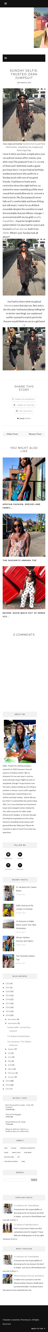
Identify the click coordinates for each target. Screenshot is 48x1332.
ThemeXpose (25, 1320)
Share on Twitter (25, 405)
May (9, 1061)
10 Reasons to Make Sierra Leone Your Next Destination (26, 925)
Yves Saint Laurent (11, 1161)
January (11, 1077)
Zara (35, 161)
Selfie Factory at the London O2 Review (24, 907)
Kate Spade (27, 1152)
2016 (8, 1007)
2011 (8, 1089)
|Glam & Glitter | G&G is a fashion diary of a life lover (17, 1130)
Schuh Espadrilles (36, 144)
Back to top (37, 1329)
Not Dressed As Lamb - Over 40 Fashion (19, 1106)
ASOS (5, 1148)
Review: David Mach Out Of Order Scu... (24, 615)
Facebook (20, 869)
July (9, 1053)
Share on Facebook (25, 399)
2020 (8, 991)
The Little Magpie (13, 1114)
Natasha (8, 305)
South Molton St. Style (15, 1122)
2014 (8, 1015)
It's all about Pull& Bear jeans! (26, 1224)
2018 (8, 999)
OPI (18, 1157)
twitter (20, 858)
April (10, 1065)
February (11, 1073)
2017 (8, 1003)
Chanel (13, 1148)
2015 (8, 1011)
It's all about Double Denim (18, 1036)
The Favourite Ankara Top (20, 560)
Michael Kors (9, 1157)
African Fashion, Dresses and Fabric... (21, 506)
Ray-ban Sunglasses (33, 147)
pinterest (8, 869)
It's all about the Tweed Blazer (26, 889)
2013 (8, 1081)
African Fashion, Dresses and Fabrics (24, 939)
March (10, 1069)
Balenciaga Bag (24, 150)
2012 (8, 1085)
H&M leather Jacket (14, 147)
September (12, 1023)
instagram (8, 858)
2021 (8, 987)
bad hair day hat (19, 228)
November (12, 1019)
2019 (8, 995)
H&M (6, 232)
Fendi (6, 1152)
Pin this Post (25, 411)
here (25, 144)
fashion (28, 418)
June (10, 1057)
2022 (8, 983)
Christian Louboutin (27, 1148)
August (11, 1049)
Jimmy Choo (16, 1152)
